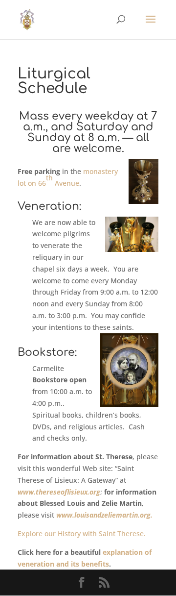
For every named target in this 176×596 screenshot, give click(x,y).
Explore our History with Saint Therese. (82, 533)
